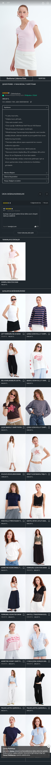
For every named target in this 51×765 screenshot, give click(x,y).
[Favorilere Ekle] (48, 3)
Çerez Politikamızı (9, 755)
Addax (12, 751)
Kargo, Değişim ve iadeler (12, 181)
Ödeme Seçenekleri (10, 176)
